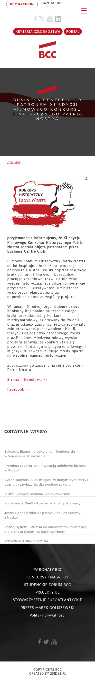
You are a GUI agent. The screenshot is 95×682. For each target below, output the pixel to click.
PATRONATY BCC (47, 569)
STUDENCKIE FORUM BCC (47, 585)
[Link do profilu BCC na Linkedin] (58, 19)
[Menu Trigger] (83, 10)
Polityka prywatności (48, 615)
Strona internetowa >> (27, 379)
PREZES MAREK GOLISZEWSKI (48, 608)
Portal (72, 31)
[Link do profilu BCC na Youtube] (50, 18)
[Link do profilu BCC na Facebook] (35, 18)
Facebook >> (18, 389)
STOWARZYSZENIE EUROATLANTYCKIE (47, 600)
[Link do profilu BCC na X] (42, 18)
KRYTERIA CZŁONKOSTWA (38, 31)
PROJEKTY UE (48, 592)
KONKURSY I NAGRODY (48, 577)
